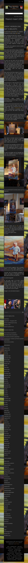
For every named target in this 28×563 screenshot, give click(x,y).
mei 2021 (6, 392)
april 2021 (6, 394)
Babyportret (21, 31)
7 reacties (18, 33)
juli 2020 (5, 402)
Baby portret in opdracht (9, 463)
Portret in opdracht (8, 502)
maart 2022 (6, 383)
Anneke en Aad (7, 324)
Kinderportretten (7, 490)
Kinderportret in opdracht (9, 488)
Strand (14, 33)
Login (5, 529)
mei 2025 (6, 352)
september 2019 (7, 416)
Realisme (6, 507)
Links (19, 551)
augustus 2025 (7, 350)
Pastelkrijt (6, 500)
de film (17, 225)
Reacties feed (7, 533)
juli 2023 (5, 365)
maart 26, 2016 (7, 31)
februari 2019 (7, 423)
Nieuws (5, 498)
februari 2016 (7, 443)
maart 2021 (6, 396)
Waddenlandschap (8, 517)
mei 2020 (6, 406)
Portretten (10, 555)
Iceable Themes (16, 543)
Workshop (6, 521)
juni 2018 (6, 431)
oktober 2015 (6, 447)
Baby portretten (7, 465)
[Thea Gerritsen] (14, 6)
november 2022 (7, 373)
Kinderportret (7, 33)
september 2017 (7, 435)
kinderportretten (17, 107)
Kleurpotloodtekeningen (9, 492)
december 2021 (7, 385)
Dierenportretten (7, 478)
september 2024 (7, 357)
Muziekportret (7, 496)
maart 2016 (6, 441)
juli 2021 (5, 388)
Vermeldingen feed (8, 531)
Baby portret (6, 461)
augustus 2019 (7, 418)
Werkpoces (6, 519)
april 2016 (6, 439)
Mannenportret (7, 494)
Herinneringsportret (8, 484)
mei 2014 (6, 455)
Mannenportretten (10, 553)
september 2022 (7, 375)
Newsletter (8, 554)
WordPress (16, 542)
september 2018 (7, 429)
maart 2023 (6, 367)
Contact (14, 547)
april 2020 (6, 408)
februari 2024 (7, 359)
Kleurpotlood (10, 550)
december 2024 (7, 355)
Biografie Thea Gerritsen (9, 472)
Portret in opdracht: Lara (9, 326)
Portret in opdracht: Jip (15, 336)
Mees (13, 341)
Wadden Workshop (18, 558)
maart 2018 (6, 433)
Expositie (6, 480)
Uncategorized (7, 513)
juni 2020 (6, 404)
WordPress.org (7, 535)
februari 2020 (7, 412)
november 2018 (7, 425)
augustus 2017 (7, 437)
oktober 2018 (6, 427)
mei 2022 (6, 379)
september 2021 (7, 387)
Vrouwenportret (7, 515)
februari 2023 (7, 369)
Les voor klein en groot (13, 551)
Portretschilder (7, 504)
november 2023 (7, 361)
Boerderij (6, 474)
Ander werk (20, 546)
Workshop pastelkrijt (8, 523)
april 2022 (6, 381)
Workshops (19, 559)
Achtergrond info (13, 546)
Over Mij (13, 554)
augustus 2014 (7, 453)
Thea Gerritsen (14, 31)
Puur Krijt (10, 33)
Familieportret (7, 482)
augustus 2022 (7, 377)
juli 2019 (5, 420)
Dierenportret (7, 476)
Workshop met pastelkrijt (12, 559)
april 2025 (6, 353)
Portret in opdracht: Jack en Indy (10, 322)
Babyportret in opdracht (9, 469)
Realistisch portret (7, 509)
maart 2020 (6, 410)
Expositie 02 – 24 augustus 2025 (10, 320)
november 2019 (7, 414)
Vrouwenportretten (10, 558)
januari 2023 (6, 371)
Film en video (11, 549)
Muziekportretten (18, 553)
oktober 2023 (6, 363)
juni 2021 (6, 390)
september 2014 (7, 451)
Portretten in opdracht (17, 555)
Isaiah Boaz (6, 318)
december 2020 (7, 398)
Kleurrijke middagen (17, 550)
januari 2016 (6, 445)
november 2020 (7, 400)
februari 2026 (7, 348)
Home (15, 16)
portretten (6, 227)
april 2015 (6, 449)
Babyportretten (7, 471)
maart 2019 (6, 422)
